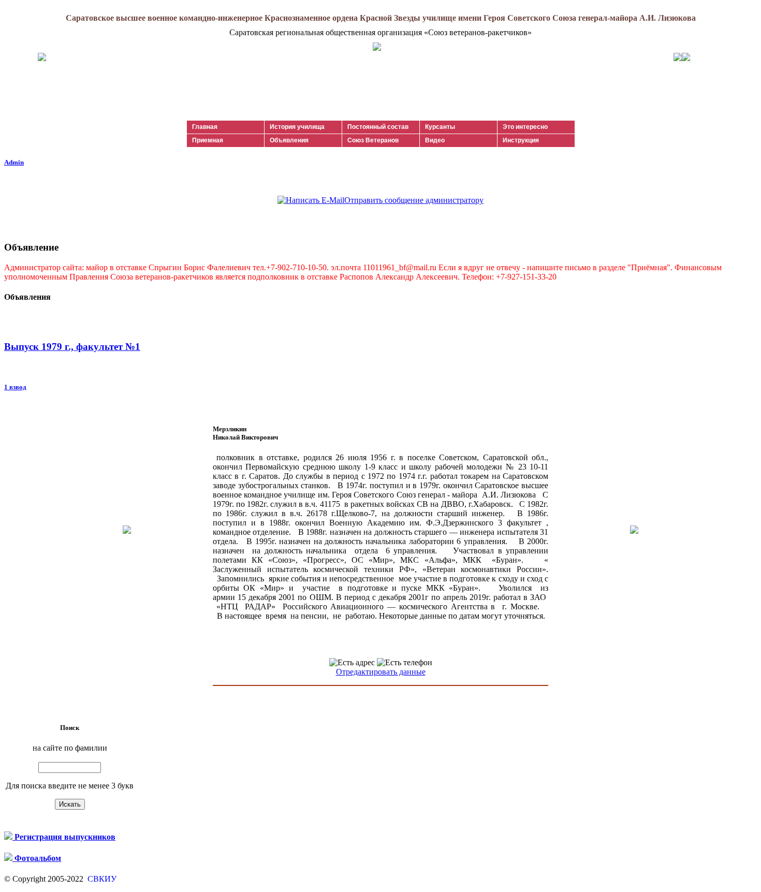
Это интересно (525, 126)
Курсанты (440, 126)
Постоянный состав (377, 126)
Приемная (207, 140)
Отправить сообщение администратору (414, 200)
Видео (435, 140)
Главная (204, 126)
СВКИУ (100, 878)
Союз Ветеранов (373, 140)
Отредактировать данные (381, 671)
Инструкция (521, 140)
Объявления (289, 140)
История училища (297, 126)
